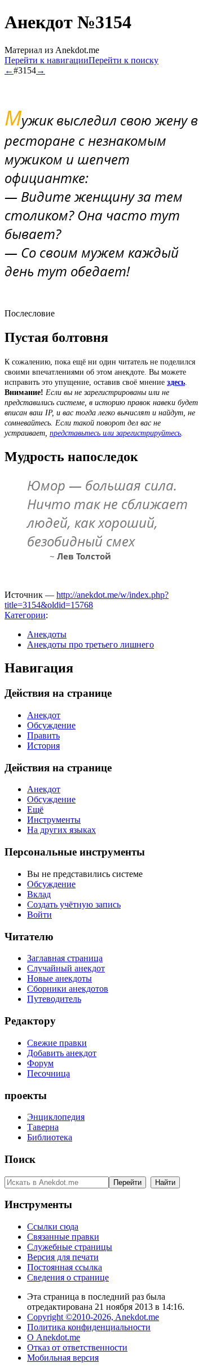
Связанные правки (63, 1236)
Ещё (35, 809)
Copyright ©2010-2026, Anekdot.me (93, 1317)
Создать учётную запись (74, 904)
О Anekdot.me (53, 1337)
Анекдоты (47, 634)
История (43, 745)
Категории (25, 615)
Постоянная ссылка (64, 1267)
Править (43, 735)
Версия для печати (63, 1257)
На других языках (61, 830)
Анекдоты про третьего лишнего (90, 644)
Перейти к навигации (47, 60)
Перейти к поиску (123, 60)
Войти (39, 914)
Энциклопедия (56, 1117)
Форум (40, 1063)
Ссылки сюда (52, 1226)
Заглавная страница (65, 958)
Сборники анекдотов (67, 988)
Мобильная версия (63, 1357)
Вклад (39, 894)
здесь (176, 382)
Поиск (20, 1159)
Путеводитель (54, 999)
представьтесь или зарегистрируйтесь (115, 433)
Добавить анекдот (61, 1053)
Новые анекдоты (59, 978)
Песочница (48, 1073)
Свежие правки (57, 1043)
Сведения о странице (68, 1277)
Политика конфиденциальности (89, 1327)
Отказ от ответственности (77, 1347)
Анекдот (43, 715)
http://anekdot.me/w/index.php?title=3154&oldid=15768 (87, 600)
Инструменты (54, 819)
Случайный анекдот (66, 968)
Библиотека (49, 1137)
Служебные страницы (69, 1247)
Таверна (43, 1127)
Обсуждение (51, 725)
